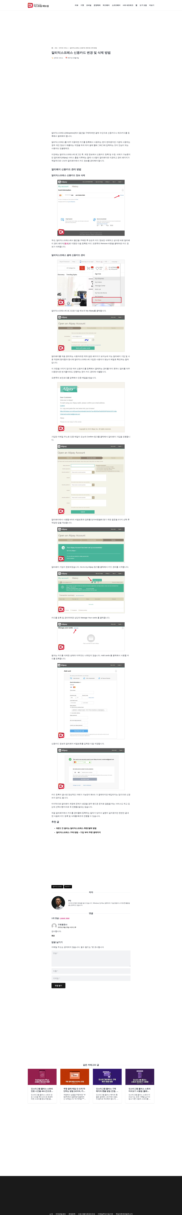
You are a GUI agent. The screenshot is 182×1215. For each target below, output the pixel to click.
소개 (51, 1214)
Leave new (64, 918)
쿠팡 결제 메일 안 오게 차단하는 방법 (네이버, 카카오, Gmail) (74, 1091)
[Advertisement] (91, 112)
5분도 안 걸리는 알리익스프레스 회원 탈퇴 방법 (76, 828)
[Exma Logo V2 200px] (38, 5)
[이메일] (60, 903)
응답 (53, 935)
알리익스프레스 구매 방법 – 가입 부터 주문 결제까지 (78, 832)
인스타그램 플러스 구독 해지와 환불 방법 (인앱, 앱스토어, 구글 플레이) (107, 1091)
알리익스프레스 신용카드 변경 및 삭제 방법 (83, 48)
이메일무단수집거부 (105, 1214)
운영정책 (72, 1214)
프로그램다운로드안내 (86, 1214)
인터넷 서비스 (63, 48)
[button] (155, 5)
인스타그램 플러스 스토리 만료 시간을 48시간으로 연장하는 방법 (42, 1091)
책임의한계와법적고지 (124, 1214)
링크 (66, 243)
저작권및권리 (61, 1214)
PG (69, 901)
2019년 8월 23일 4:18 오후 (67, 927)
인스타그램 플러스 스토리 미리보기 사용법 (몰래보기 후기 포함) (140, 1091)
